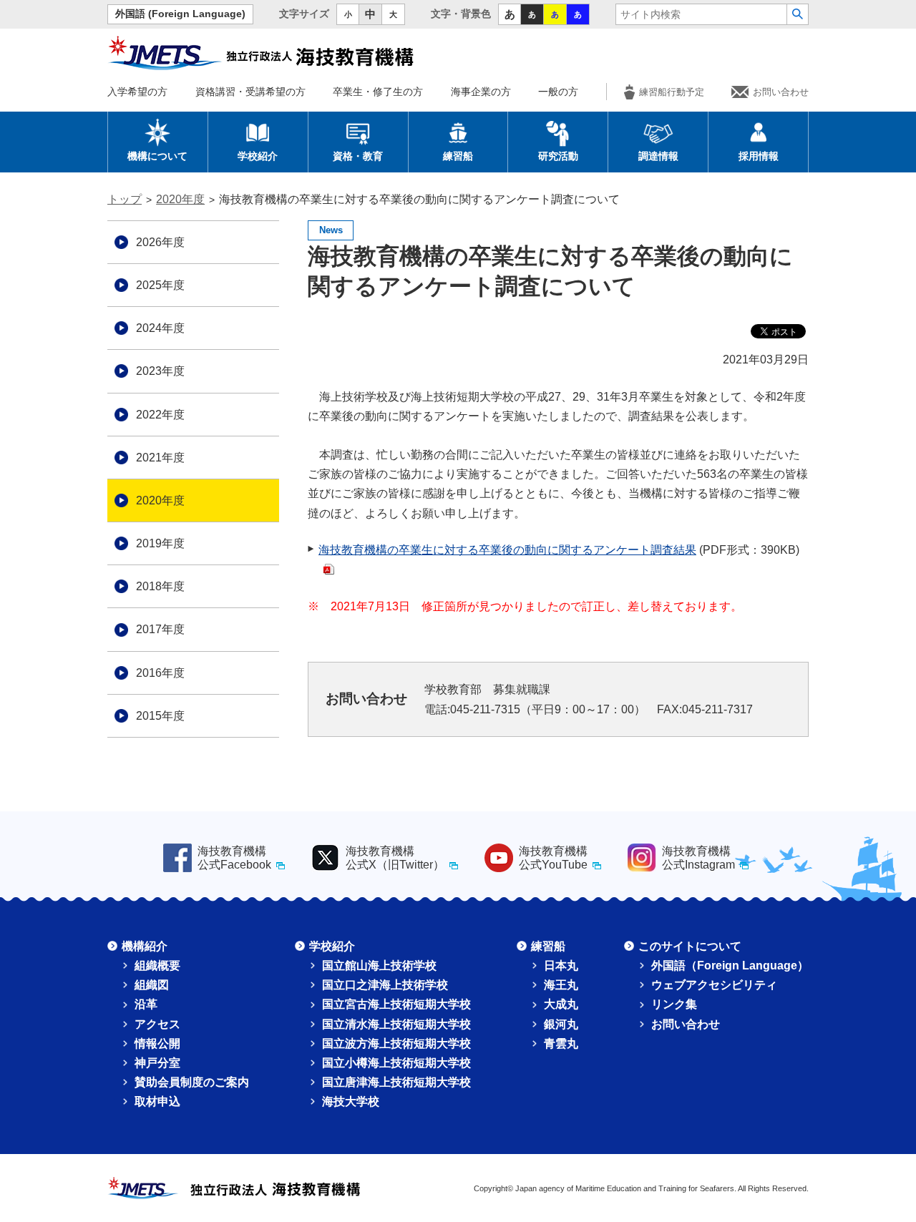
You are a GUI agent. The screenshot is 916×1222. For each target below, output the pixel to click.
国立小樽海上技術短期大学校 (396, 1063)
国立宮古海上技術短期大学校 (396, 1004)
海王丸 (561, 985)
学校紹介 (258, 156)
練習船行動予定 (671, 92)
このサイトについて (689, 946)
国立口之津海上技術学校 (385, 985)
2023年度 (160, 371)
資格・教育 (358, 156)
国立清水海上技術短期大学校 (396, 1024)
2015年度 (160, 716)
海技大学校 (350, 1101)
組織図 (152, 985)
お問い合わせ (781, 92)
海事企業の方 (481, 91)
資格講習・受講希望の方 (250, 91)
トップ (124, 199)
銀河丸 (561, 1024)
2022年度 (160, 415)
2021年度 (160, 457)
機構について (157, 156)
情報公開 (157, 1043)
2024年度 (160, 328)
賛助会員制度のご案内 (192, 1082)
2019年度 (160, 543)
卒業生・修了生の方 (378, 91)
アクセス (157, 1024)
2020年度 (180, 199)
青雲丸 (561, 1043)
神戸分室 (157, 1063)
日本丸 (561, 965)
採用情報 (759, 156)
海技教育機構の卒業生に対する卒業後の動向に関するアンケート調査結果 (507, 550)
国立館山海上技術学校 (379, 965)
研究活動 (558, 156)
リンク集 (674, 1004)
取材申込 (157, 1101)
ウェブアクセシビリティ (714, 985)
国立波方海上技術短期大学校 (396, 1043)
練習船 (458, 156)
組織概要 (157, 965)
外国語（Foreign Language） (730, 965)
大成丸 (561, 1004)
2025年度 (160, 285)
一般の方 (558, 91)
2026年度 (160, 242)
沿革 (146, 1004)
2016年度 (160, 673)
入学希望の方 (137, 91)
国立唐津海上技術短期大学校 (396, 1082)
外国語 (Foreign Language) (180, 14)
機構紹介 (144, 946)
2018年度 (160, 586)
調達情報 (658, 156)
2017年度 (160, 629)
